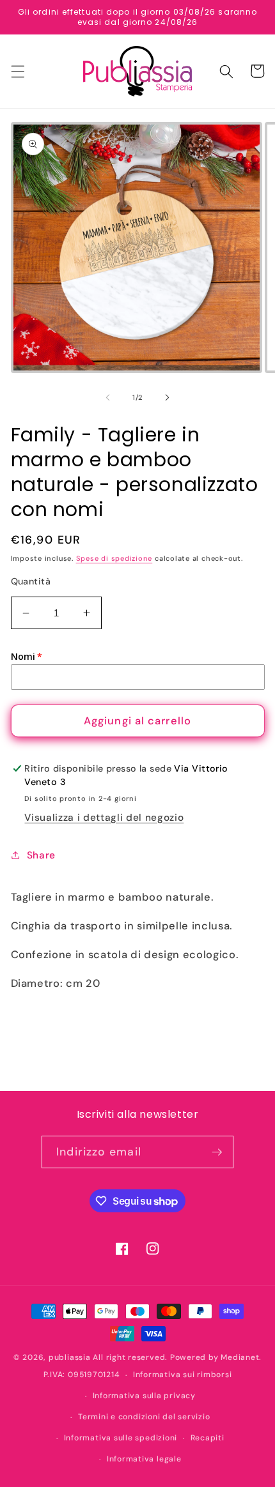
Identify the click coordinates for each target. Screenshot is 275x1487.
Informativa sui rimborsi (182, 1374)
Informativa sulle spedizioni (121, 1438)
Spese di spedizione (114, 558)
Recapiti (207, 1438)
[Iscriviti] (216, 1152)
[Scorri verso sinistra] (108, 397)
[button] (17, 71)
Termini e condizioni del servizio (144, 1417)
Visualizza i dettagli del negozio (104, 817)
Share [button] (41, 855)
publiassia (70, 1357)
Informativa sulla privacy (144, 1396)
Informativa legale (144, 1459)
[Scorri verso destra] (167, 397)
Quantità (31, 581)
